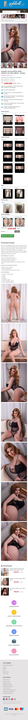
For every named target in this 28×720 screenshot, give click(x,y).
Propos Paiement (6, 688)
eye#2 (16, 139)
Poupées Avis (6, 672)
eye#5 (4, 162)
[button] (2, 43)
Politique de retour (7, 683)
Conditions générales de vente (9, 689)
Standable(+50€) (18, 217)
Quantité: (3, 231)
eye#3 (4, 151)
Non (4, 202)
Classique (5, 217)
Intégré (16, 188)
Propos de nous (6, 679)
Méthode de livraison (7, 684)
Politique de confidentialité (8, 691)
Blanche (5, 114)
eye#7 (4, 173)
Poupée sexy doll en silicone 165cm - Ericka (18, 579)
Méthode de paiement (8, 686)
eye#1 (4, 139)
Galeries (5, 668)
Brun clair (5, 125)
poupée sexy (10, 245)
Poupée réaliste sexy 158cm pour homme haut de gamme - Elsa (17, 569)
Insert (4, 188)
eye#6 (16, 162)
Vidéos (4, 666)
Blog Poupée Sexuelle (8, 665)
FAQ (4, 670)
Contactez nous (6, 681)
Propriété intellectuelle (8, 693)
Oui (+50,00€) (18, 202)
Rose (16, 114)
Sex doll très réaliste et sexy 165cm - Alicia (18, 589)
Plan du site (5, 673)
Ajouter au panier (8, 236)
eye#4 (16, 151)
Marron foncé (18, 125)
